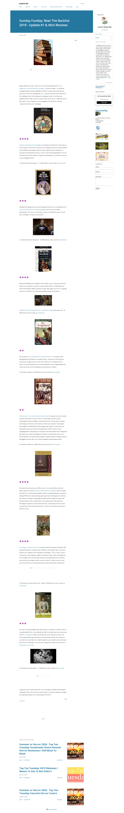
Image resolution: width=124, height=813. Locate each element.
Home (20, 6)
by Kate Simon (34, 416)
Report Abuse (98, 34)
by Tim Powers (29, 547)
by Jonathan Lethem (38, 310)
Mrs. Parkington (27, 635)
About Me (28, 6)
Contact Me (43, 6)
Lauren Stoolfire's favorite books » (102, 118)
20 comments (26, 760)
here (42, 93)
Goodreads (62, 163)
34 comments (26, 799)
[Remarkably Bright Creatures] (99, 114)
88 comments (26, 777)
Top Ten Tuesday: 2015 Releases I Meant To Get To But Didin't (38, 770)
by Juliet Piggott (30, 145)
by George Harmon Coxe (41, 356)
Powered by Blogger (52, 809)
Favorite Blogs (69, 6)
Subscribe (104, 102)
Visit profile (105, 29)
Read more (59, 760)
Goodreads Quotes (109, 82)
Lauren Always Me (104, 27)
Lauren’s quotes (101, 42)
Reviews (35, 6)
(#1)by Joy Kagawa (45, 490)
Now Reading (101, 110)
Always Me (23, 4)
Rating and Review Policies (56, 6)
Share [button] (75, 40)
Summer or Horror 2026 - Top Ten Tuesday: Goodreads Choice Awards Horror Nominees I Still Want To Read (40, 749)
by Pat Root (29, 209)
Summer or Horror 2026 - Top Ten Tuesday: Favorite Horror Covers (38, 792)
